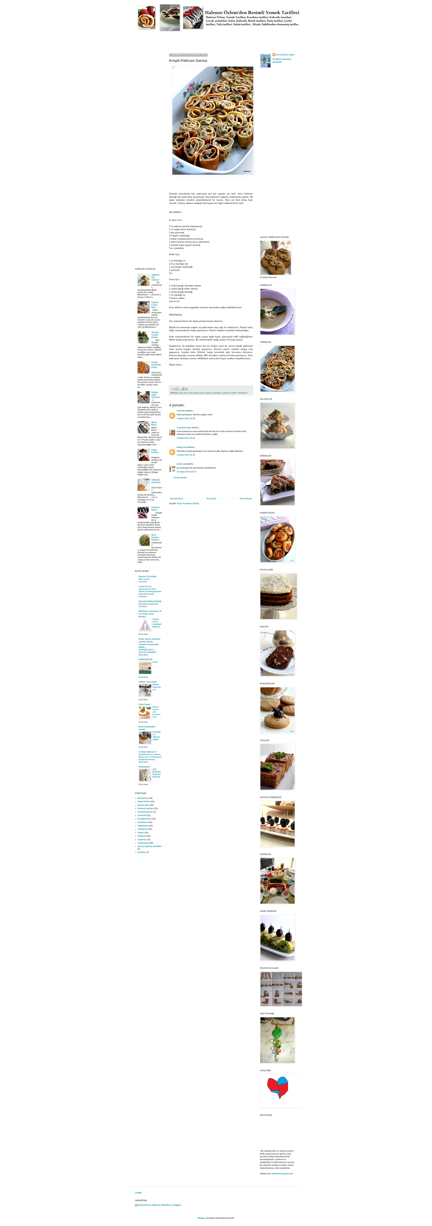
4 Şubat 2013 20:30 (186, 455)
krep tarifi (188, 393)
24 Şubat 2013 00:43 (186, 472)
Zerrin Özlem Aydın (285, 55)
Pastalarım (143, 822)
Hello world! (144, 579)
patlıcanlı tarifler (229, 393)
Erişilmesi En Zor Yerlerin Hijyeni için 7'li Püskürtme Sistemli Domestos (150, 757)
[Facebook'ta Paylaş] (183, 389)
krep (181, 393)
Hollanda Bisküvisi (155, 481)
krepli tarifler (198, 393)
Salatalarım (143, 826)
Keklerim (142, 815)
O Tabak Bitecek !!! (148, 752)
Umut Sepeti (144, 704)
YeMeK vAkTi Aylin (148, 682)
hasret (155, 662)
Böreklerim (143, 798)
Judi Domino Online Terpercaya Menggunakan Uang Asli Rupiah (150, 591)
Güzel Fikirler (144, 801)
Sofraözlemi (144, 767)
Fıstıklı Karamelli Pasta (156, 365)
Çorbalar (142, 852)
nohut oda (181, 464)
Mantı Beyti (154, 423)
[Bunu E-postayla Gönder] (174, 389)
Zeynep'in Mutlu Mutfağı (150, 601)
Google (138, 1193)
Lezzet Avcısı (145, 586)
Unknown (181, 411)
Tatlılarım (142, 836)
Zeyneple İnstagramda (148, 604)
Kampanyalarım (145, 812)
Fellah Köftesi (154, 451)
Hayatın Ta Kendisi (147, 576)
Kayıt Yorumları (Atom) (188, 503)
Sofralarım (143, 829)
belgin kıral (182, 447)
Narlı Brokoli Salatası (155, 537)
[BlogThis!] (177, 389)
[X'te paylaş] (180, 389)
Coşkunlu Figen (184, 427)
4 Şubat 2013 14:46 (186, 418)
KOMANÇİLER (145, 659)
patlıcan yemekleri (213, 393)
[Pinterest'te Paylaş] (186, 389)
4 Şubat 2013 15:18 (186, 438)
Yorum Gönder (180, 477)
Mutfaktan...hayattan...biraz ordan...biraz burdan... (150, 614)
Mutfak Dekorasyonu (157, 687)
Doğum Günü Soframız (155, 394)
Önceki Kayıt (246, 498)
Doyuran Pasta (155, 508)
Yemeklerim (242, 393)
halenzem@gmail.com (282, 1173)
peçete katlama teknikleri (150, 846)
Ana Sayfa (211, 498)
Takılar (141, 832)
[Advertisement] (196, 39)
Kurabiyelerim (144, 819)
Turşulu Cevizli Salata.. (154, 334)
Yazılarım (142, 839)
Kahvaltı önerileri (146, 808)
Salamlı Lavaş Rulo (154, 305)
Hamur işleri (143, 805)
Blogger (201, 1218)
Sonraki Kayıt (176, 498)
